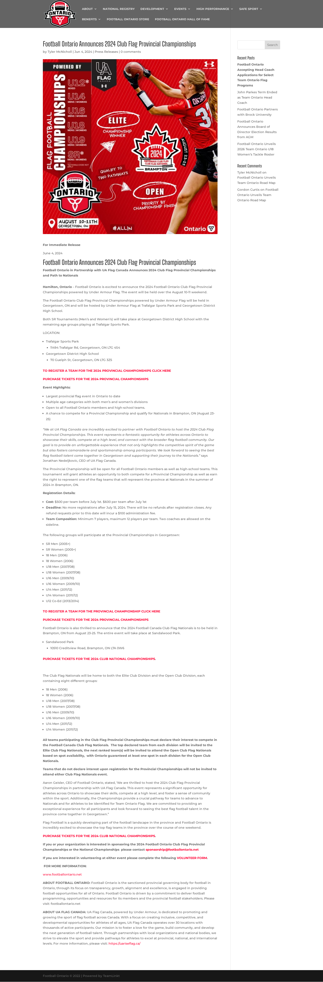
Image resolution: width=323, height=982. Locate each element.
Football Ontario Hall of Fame (182, 19)
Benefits (89, 19)
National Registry (119, 9)
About (87, 9)
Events (180, 9)
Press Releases (106, 52)
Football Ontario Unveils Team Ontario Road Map (257, 195)
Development (152, 9)
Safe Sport (248, 9)
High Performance (212, 9)
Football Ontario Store (128, 19)
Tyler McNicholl (60, 52)
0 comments (131, 52)
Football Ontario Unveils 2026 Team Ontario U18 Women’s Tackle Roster (256, 149)
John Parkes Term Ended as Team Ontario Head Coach (257, 97)
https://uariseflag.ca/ (124, 943)
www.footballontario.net (62, 874)
